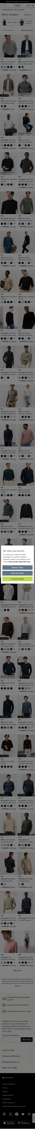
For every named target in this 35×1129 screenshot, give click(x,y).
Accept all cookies (17, 579)
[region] (17, 564)
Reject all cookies (17, 573)
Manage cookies (17, 567)
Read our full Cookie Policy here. (19, 561)
